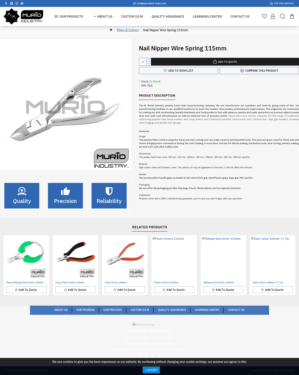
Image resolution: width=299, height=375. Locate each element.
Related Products (149, 227)
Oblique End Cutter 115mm (218, 282)
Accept (153, 370)
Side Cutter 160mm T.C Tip (267, 282)
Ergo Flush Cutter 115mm (70, 282)
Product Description (157, 96)
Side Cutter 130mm (116, 282)
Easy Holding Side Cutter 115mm (24, 282)
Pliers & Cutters (128, 30)
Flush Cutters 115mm (166, 282)
